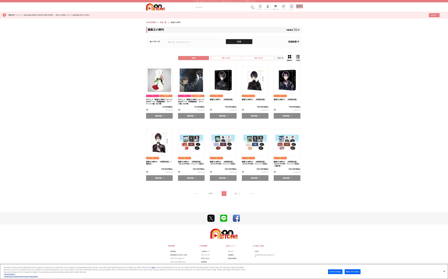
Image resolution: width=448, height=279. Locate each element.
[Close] (444, 271)
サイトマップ (205, 255)
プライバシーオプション (178, 262)
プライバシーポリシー (177, 258)
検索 (239, 41)
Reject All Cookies (352, 272)
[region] (224, 271)
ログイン (231, 251)
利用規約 (173, 251)
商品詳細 (158, 116)
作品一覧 (163, 22)
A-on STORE (151, 22)
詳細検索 (292, 41)
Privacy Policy (9, 274)
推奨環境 (204, 262)
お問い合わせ (205, 258)
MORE (433, 15)
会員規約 (231, 255)
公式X (257, 251)
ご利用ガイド (205, 251)
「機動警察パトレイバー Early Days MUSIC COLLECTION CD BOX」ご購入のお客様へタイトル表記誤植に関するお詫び (48, 15)
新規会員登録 (232, 258)
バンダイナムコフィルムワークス (264, 255)
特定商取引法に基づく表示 (178, 255)
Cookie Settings (335, 272)
